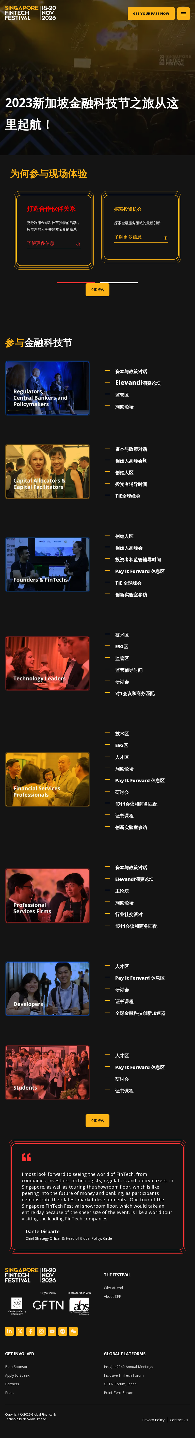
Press (9, 1392)
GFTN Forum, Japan (120, 1383)
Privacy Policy (153, 1419)
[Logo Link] (9, 1331)
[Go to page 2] (119, 282)
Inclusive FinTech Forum (124, 1375)
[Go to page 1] (76, 282)
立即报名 (97, 289)
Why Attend (113, 1287)
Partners (12, 1383)
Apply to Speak (17, 1375)
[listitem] (35, 1416)
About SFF (112, 1296)
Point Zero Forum (118, 1392)
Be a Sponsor (16, 1366)
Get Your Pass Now (151, 13)
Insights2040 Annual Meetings (128, 1366)
